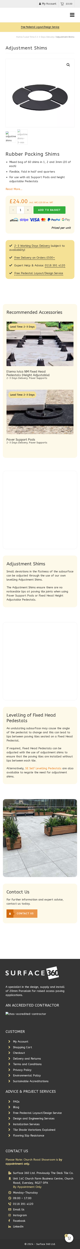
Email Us (18, 1209)
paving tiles (32, 736)
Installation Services (26, 1124)
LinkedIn (18, 1226)
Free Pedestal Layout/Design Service (40, 27)
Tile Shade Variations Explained (34, 1129)
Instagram (20, 1215)
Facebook (19, 1220)
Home (19, 37)
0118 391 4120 (55, 265)
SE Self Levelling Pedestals (43, 768)
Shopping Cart (22, 1047)
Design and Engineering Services (34, 1118)
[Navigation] (72, 15)
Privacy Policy (22, 1070)
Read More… (14, 189)
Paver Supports (38, 378)
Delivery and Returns (27, 1058)
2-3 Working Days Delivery (32, 245)
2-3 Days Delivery (45, 37)
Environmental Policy (27, 1075)
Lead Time (29, 37)
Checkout (19, 1053)
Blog (16, 1107)
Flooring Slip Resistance (28, 1135)
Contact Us (25, 913)
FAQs (16, 1101)
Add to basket (49, 210)
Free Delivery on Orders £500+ (34, 257)
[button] (68, 65)
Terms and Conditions (27, 1064)
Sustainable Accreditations (31, 1081)
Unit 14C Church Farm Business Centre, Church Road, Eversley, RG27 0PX (43, 1183)
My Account (49, 3)
